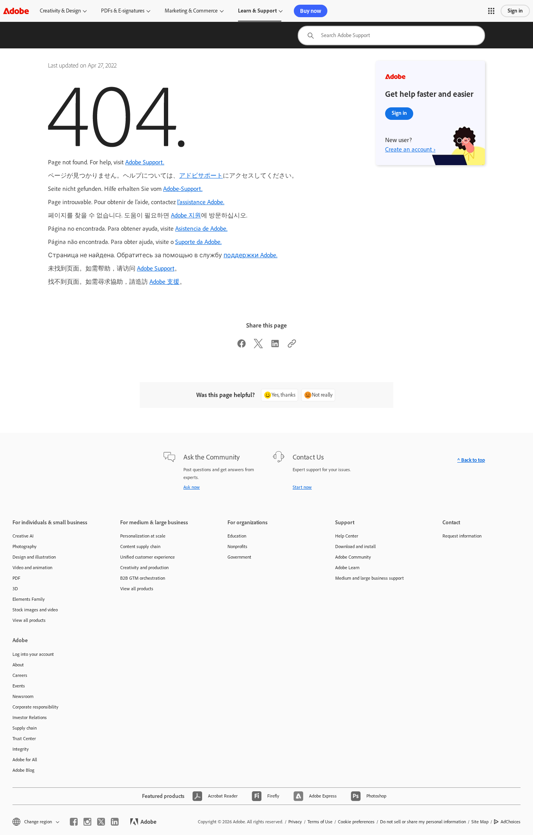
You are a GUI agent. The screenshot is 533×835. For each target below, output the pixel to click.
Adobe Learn (347, 567)
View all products (29, 620)
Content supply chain (140, 546)
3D (15, 588)
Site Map (480, 821)
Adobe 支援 (164, 281)
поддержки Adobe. (250, 255)
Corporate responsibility (35, 707)
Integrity (20, 749)
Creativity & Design (60, 10)
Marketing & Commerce (191, 10)
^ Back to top (471, 460)
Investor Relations (29, 717)
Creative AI (23, 536)
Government (239, 557)
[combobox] (391, 35)
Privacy (295, 821)
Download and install (355, 546)
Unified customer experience (147, 557)
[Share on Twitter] (258, 346)
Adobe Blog (23, 770)
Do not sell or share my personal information (423, 821)
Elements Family (28, 599)
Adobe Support (155, 268)
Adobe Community (353, 557)
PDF (16, 578)
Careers (19, 675)
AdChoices (511, 821)
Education (236, 536)
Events (18, 686)
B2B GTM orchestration (142, 578)
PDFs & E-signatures (122, 10)
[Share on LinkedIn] (275, 346)
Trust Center (24, 738)
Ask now (191, 487)
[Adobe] (16, 10)
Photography (24, 546)
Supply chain (24, 728)
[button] (491, 11)
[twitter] (101, 822)
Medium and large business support (369, 578)
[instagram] (87, 822)
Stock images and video (35, 609)
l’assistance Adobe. (200, 202)
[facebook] (74, 822)
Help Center (346, 536)
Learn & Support (257, 10)
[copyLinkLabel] (292, 346)
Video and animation (32, 567)
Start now (302, 487)
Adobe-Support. (183, 188)
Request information (461, 536)
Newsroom (23, 696)
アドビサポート (201, 175)
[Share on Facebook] (241, 346)
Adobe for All (24, 759)
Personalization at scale (142, 536)
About (18, 665)
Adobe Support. (144, 162)
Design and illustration (34, 557)
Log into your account (33, 654)
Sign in (515, 10)
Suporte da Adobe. (198, 242)
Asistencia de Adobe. (201, 228)
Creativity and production (144, 567)
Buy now (310, 10)
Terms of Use (319, 821)
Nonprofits (237, 546)
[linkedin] (115, 822)
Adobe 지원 (186, 215)
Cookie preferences (356, 821)
